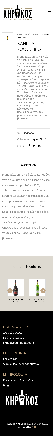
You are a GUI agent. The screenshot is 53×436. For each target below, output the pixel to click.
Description (28, 165)
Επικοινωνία (10, 358)
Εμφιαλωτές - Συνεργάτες (18, 380)
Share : (21, 145)
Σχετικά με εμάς (12, 332)
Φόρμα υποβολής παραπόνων (21, 363)
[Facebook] (29, 145)
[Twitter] (34, 145)
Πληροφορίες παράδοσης (18, 342)
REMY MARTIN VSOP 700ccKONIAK (15, 301)
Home (19, 34)
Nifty (35, 427)
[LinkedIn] (39, 145)
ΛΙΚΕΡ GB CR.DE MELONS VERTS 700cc (37, 301)
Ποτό (27, 34)
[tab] (28, 165)
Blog (6, 385)
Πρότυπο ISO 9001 (14, 337)
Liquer (36, 34)
